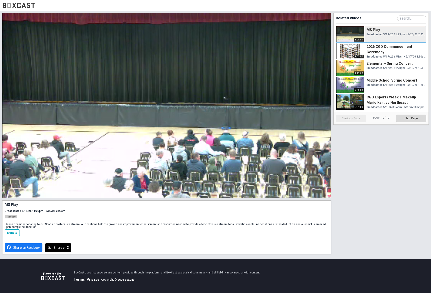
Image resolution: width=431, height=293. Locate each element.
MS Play (373, 30)
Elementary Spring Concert (390, 63)
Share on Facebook (26, 247)
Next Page (411, 118)
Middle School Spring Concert (392, 80)
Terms (79, 279)
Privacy (93, 279)
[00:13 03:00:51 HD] (166, 105)
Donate (12, 232)
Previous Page (351, 118)
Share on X (61, 247)
